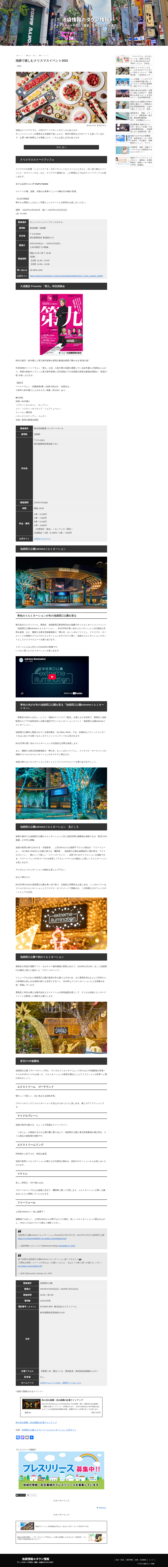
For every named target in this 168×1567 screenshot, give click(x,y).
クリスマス (21, 1495)
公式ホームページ (42, 539)
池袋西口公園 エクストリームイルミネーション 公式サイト (49, 1430)
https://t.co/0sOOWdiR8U (29, 1238)
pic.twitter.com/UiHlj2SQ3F (30, 1266)
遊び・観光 (120, 1560)
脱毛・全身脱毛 (140, 1560)
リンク (151, 1560)
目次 (58, 147)
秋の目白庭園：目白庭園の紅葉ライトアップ (36, 1422)
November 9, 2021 (66, 1246)
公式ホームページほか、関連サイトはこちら (60, 1383)
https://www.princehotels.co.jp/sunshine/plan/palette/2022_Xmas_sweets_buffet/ (66, 276)
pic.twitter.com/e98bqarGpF (54, 1238)
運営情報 (129, 1560)
